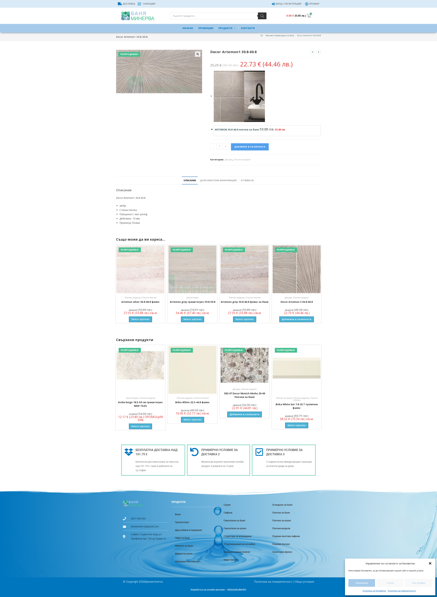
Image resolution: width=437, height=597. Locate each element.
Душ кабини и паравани (188, 530)
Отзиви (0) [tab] (247, 180)
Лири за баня (182, 538)
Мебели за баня (184, 545)
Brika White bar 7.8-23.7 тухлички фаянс (297, 406)
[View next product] (318, 52)
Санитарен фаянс (282, 552)
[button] (430, 563)
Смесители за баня (234, 520)
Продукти (225, 28)
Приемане (361, 583)
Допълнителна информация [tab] (218, 180)
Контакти (248, 28)
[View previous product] (312, 52)
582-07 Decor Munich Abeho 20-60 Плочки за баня (244, 395)
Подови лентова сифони (286, 536)
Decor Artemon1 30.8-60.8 (309, 35)
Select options (140, 319)
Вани (178, 514)
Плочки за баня (281, 512)
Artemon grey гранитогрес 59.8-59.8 (192, 301)
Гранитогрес (192, 297)
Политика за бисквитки (374, 590)
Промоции (205, 28)
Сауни (227, 504)
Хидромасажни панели (237, 552)
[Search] (262, 15)
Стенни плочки (149, 297)
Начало (187, 28)
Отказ (390, 583)
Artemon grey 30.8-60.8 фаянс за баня (244, 301)
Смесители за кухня (235, 528)
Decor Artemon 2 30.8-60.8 (297, 301)
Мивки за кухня (184, 553)
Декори (228, 159)
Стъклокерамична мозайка (239, 544)
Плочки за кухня (284, 398)
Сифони (228, 512)
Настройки (418, 583)
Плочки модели (242, 159)
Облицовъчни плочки (187, 561)
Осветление (230, 559)
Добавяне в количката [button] (296, 319)
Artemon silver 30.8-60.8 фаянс (140, 301)
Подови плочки (281, 544)
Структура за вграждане (238, 536)
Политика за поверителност (402, 590)
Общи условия (304, 581)
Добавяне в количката (249, 146)
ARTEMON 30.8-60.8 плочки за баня (237, 129)
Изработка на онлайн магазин (208, 589)
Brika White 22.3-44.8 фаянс (192, 402)
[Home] (262, 35)
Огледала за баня (282, 504)
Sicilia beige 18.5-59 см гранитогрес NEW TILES (140, 404)
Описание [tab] (190, 180)
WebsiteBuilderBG (236, 589)
